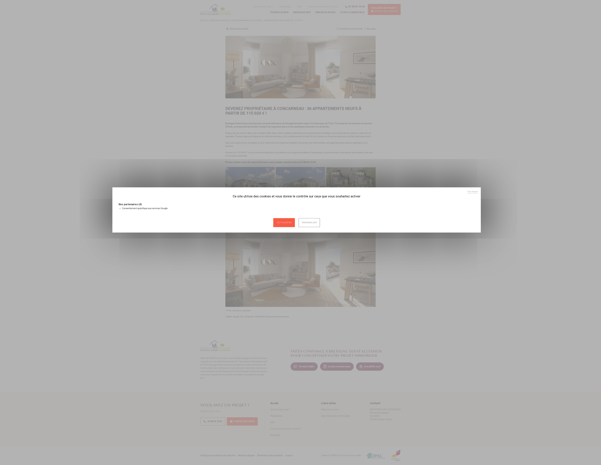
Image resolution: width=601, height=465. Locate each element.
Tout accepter (284, 222)
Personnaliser (309, 222)
